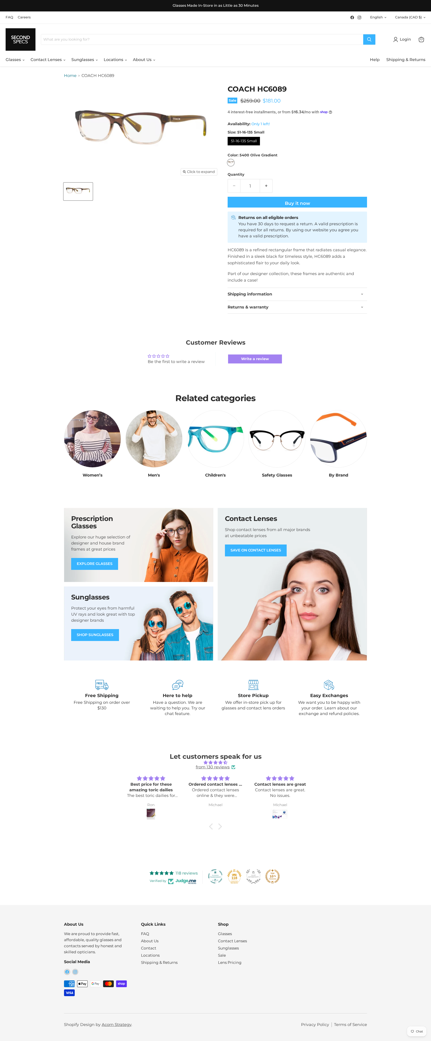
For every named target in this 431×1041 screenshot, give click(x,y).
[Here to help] (178, 698)
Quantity (236, 175)
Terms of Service (350, 1024)
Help (375, 59)
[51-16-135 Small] (244, 146)
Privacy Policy (315, 1024)
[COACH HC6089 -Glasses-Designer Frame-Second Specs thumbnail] (78, 191)
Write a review (255, 359)
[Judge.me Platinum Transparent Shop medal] (215, 876)
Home (70, 75)
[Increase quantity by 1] (266, 186)
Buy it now (297, 203)
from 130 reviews (213, 767)
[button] (212, 826)
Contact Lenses (47, 59)
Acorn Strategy (116, 1024)
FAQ (9, 17)
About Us (143, 59)
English (376, 17)
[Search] (369, 39)
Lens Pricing (230, 962)
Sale (222, 955)
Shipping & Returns (405, 59)
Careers (24, 17)
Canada (408, 17)
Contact (148, 948)
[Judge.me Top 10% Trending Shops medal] (272, 876)
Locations (114, 59)
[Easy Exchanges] (329, 698)
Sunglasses (83, 59)
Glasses (14, 59)
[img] (215, 762)
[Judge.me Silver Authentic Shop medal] (253, 876)
